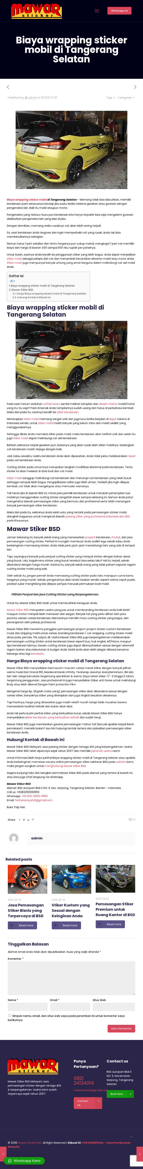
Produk (116, 537)
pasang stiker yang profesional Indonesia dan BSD (98, 516)
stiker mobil (14, 259)
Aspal (112, 419)
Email (54, 1000)
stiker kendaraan (67, 412)
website (121, 762)
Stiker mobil (14, 263)
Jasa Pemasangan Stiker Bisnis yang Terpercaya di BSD (26, 910)
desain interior (108, 404)
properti (90, 537)
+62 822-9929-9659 (35, 796)
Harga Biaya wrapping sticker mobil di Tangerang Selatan (51, 293)
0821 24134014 (84, 1080)
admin (32, 97)
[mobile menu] (97, 11)
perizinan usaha (101, 751)
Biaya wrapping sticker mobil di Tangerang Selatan (43, 286)
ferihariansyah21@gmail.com (34, 800)
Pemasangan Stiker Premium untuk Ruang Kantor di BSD (115, 909)
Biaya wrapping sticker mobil (27, 200)
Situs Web (99, 1000)
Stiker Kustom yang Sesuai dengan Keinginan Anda (71, 910)
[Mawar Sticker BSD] (37, 10)
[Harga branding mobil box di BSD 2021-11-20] (139, 1154)
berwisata (37, 654)
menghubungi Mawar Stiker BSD (65, 766)
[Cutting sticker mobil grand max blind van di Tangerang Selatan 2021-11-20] (3, 1154)
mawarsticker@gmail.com (91, 1090)
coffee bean (51, 404)
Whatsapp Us (119, 10)
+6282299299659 (28, 792)
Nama (13, 1000)
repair (132, 456)
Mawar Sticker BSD (30, 1143)
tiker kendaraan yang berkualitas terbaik (53, 717)
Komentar (15, 959)
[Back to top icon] (131, 1137)
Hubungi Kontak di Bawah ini (34, 297)
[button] (24, 1161)
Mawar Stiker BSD (22, 290)
